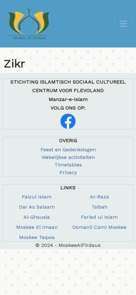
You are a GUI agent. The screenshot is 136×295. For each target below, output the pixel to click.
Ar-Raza (99, 197)
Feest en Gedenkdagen (68, 150)
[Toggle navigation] (123, 23)
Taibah (99, 207)
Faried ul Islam (99, 217)
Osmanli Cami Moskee (99, 227)
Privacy (68, 172)
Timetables (68, 165)
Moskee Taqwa (37, 237)
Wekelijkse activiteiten (68, 157)
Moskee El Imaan (37, 227)
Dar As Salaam (37, 207)
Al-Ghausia (36, 217)
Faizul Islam (37, 197)
